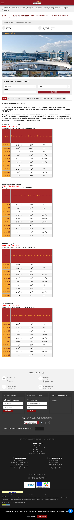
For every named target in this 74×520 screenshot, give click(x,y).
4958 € (31, 215)
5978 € (44, 162)
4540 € (31, 159)
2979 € (18, 292)
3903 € (18, 335)
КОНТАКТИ (12, 429)
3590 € (18, 278)
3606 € (18, 341)
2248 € (18, 229)
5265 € (44, 232)
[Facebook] (42, 423)
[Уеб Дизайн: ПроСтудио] (6, 504)
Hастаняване (7, 84)
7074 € (44, 282)
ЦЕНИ (4, 99)
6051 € (44, 292)
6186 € (44, 222)
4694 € (31, 218)
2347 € (18, 218)
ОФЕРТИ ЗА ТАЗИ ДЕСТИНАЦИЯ (55, 99)
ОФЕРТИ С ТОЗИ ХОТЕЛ (35, 99)
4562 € (31, 222)
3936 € (18, 328)
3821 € (18, 268)
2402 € (18, 155)
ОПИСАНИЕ (11, 99)
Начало (4, 15)
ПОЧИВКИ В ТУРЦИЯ (13, 15)
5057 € (44, 172)
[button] (69, 54)
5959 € (31, 292)
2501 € (18, 208)
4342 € (31, 169)
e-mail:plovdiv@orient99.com (19, 468)
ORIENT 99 (54, 401)
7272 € (44, 278)
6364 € (44, 218)
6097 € (31, 225)
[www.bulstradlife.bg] (12, 492)
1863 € (18, 172)
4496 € (31, 229)
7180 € (31, 278)
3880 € (31, 232)
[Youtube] (45, 423)
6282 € (44, 352)
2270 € (18, 159)
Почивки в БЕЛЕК (25, 15)
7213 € (31, 341)
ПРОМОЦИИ (21, 99)
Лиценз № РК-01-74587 (39, 474)
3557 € (18, 348)
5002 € (31, 208)
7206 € (31, 345)
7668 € (31, 271)
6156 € (44, 159)
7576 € (31, 275)
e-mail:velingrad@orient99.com (54, 468)
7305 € (44, 341)
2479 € (18, 215)
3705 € (18, 338)
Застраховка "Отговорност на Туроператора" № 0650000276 (39, 478)
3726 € (31, 172)
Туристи (6, 89)
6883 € (31, 288)
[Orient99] (37, 3)
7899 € (31, 331)
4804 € (31, 155)
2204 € (18, 162)
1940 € (18, 232)
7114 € (31, 348)
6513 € (31, 152)
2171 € (18, 169)
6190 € (31, 352)
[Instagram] (49, 423)
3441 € (18, 288)
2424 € (18, 148)
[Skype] (31, 424)
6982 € (31, 282)
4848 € (31, 148)
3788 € (18, 275)
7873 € (31, 328)
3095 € (18, 352)
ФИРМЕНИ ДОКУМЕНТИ (25, 429)
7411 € (31, 338)
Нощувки (40, 84)
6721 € (31, 212)
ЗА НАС (5, 429)
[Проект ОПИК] (43, 485)
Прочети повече (31, 516)
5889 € (31, 165)
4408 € (31, 162)
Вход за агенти (39, 429)
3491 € (18, 282)
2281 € (18, 222)
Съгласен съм (42, 516)
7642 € (31, 268)
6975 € (31, 285)
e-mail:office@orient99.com (37, 453)
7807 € (31, 335)
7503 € (44, 338)
